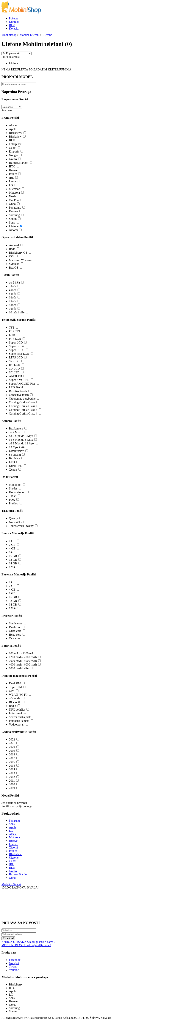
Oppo (12, 203)
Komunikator (17, 492)
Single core (15, 623)
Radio (12, 705)
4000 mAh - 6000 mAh (23, 664)
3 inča (12, 286)
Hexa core (15, 634)
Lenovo (13, 181)
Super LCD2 (16, 346)
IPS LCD (14, 364)
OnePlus (14, 200)
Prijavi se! (8, 938)
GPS (12, 690)
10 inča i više (16, 312)
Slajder (13, 488)
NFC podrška (17, 709)
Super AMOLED (19, 379)
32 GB (13, 559)
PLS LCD (15, 338)
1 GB (12, 541)
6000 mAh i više (19, 668)
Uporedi (14, 21)
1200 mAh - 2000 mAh (23, 657)
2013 (12, 773)
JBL (11, 177)
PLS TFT (14, 331)
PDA (12, 499)
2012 (12, 776)
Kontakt (13, 28)
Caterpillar (15, 144)
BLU (12, 140)
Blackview (15, 136)
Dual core (15, 627)
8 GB (12, 552)
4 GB (12, 548)
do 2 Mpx (15, 432)
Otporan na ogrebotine (22, 398)
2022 (12, 739)
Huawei (13, 170)
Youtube (14, 969)
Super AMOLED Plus (22, 383)
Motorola (14, 192)
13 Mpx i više (17, 447)
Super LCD (16, 342)
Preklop (13, 503)
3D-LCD (14, 368)
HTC (12, 166)
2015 (12, 765)
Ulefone (47, 34)
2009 (12, 788)
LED (12, 462)
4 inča (12, 290)
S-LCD (13, 361)
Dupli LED (15, 465)
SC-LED (14, 372)
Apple (12, 129)
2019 (12, 750)
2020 (12, 747)
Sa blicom (15, 454)
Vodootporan (16, 724)
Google (13, 155)
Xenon (13, 469)
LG (11, 185)
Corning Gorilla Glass (22, 402)
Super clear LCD (19, 353)
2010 (12, 784)
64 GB (13, 563)
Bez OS (13, 267)
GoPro (13, 159)
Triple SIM (15, 687)
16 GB (13, 556)
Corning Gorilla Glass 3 (23, 409)
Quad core (15, 630)
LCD (12, 335)
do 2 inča (14, 282)
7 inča (12, 301)
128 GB (13, 567)
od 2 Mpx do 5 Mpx (21, 436)
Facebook (15, 959)
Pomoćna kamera (19, 720)
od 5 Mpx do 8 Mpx (21, 439)
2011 (12, 780)
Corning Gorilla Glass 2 (23, 406)
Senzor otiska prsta (20, 717)
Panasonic (15, 207)
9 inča (12, 308)
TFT (11, 327)
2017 (12, 758)
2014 (12, 769)
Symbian (14, 263)
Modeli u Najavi (11, 884)
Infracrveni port (18, 713)
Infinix (13, 173)
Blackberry (15, 132)
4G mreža (15, 698)
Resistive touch (18, 391)
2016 (12, 761)
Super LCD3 (16, 350)
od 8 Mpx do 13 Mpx (21, 443)
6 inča (12, 297)
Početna (13, 18)
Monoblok (15, 484)
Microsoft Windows (20, 260)
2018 (12, 754)
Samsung (14, 215)
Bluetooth (15, 702)
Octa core (14, 638)
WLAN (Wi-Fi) (18, 694)
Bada (12, 248)
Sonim (13, 218)
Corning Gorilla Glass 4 (23, 413)
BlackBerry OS (18, 252)
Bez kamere (16, 428)
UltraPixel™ (16, 450)
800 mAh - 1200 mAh (22, 653)
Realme (13, 211)
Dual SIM (15, 683)
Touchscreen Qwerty (21, 525)
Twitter (13, 966)
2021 (12, 743)
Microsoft (14, 188)
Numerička (15, 522)
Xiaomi (13, 230)
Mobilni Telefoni (29, 34)
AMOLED (15, 376)
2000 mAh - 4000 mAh (23, 660)
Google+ (14, 963)
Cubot (12, 147)
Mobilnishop (8, 34)
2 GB (12, 544)
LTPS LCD (16, 357)
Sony (12, 222)
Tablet (12, 496)
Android (14, 245)
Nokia (12, 196)
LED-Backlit (16, 387)
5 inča (12, 293)
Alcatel (13, 125)
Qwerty (13, 518)
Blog (12, 25)
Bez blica (14, 458)
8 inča (12, 305)
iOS (11, 256)
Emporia (14, 151)
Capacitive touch (19, 394)
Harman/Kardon (18, 162)
